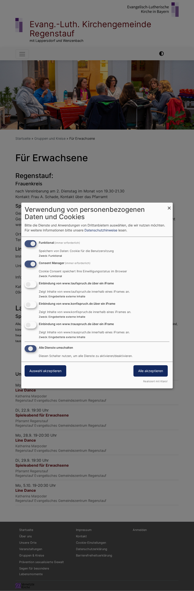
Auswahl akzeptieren (45, 371)
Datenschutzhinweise (100, 230)
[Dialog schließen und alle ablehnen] (169, 206)
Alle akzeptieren (150, 371)
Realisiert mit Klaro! (155, 381)
